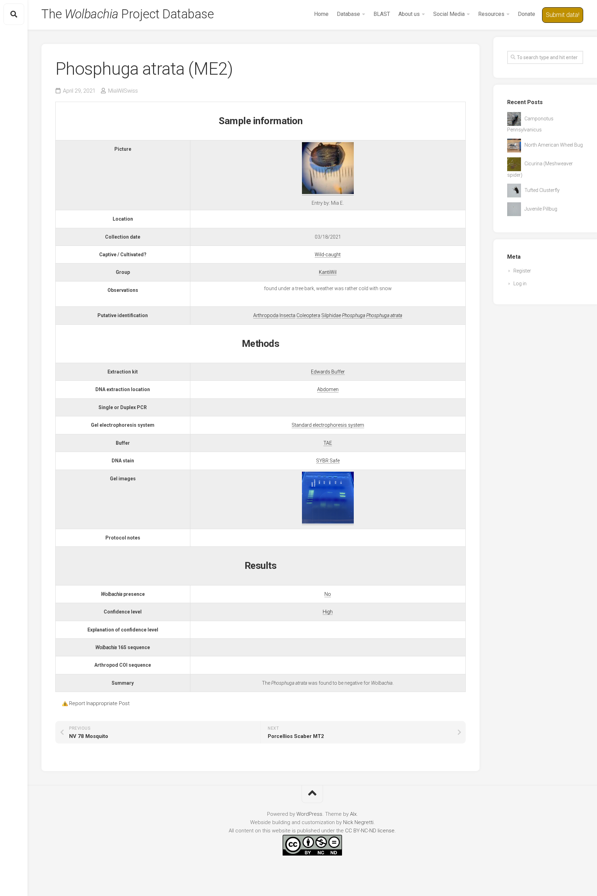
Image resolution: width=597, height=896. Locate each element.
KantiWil (328, 272)
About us (409, 14)
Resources (491, 14)
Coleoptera (308, 315)
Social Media (449, 14)
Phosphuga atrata (384, 315)
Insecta (287, 315)
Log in (520, 283)
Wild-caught (328, 254)
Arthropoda (265, 315)
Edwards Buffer (328, 372)
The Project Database (127, 14)
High (328, 612)
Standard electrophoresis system (328, 425)
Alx (353, 814)
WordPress (309, 814)
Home (321, 14)
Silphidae (331, 315)
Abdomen (328, 389)
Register (522, 271)
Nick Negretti (358, 822)
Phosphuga (353, 315)
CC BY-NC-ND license (370, 831)
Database (348, 14)
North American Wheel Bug (553, 145)
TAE (327, 443)
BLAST (381, 14)
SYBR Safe (328, 460)
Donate (526, 14)
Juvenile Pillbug (540, 209)
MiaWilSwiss (123, 90)
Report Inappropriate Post (99, 703)
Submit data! (562, 14)
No (327, 594)
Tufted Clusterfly (542, 190)
